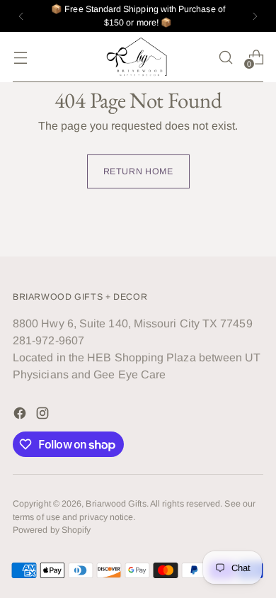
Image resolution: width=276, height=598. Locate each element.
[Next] (254, 16)
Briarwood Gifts (116, 504)
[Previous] (21, 16)
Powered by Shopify (52, 530)
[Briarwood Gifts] (138, 57)
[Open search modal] (225, 57)
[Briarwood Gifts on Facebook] (21, 415)
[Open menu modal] (20, 57)
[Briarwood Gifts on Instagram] (43, 415)
